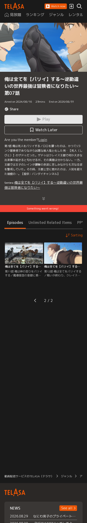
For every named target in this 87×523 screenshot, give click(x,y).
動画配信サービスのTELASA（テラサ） (29, 476)
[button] (56, 6)
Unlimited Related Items (50, 222)
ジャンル (66, 476)
